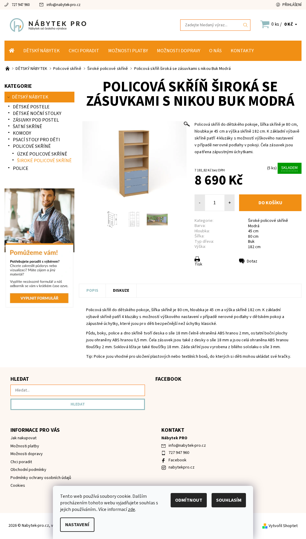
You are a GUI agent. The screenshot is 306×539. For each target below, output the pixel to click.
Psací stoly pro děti (36, 139)
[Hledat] (245, 25)
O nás (215, 50)
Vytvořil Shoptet (283, 526)
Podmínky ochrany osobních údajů (40, 478)
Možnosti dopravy (178, 50)
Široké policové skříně (268, 221)
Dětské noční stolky (37, 113)
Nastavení (77, 524)
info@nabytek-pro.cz (63, 4)
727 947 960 (21, 4)
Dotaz (252, 261)
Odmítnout (188, 500)
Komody (22, 133)
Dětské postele (31, 107)
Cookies (17, 486)
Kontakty (242, 50)
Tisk (198, 264)
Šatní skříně (27, 126)
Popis (92, 291)
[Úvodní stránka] (11, 50)
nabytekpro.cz (182, 467)
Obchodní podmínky (28, 470)
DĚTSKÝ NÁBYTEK (41, 50)
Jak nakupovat (23, 438)
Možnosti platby (128, 50)
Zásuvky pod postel (36, 120)
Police (20, 168)
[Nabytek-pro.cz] (78, 25)
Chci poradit (84, 50)
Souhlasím (228, 500)
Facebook (177, 460)
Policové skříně (32, 146)
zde (131, 509)
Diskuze (121, 291)
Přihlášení (292, 4)
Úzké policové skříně (42, 154)
